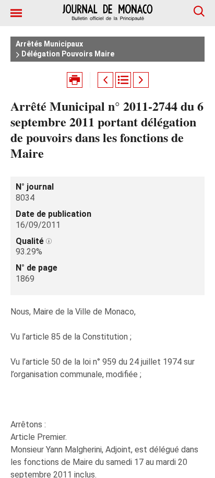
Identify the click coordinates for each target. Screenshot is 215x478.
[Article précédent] (105, 80)
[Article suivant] (141, 80)
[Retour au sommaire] (123, 80)
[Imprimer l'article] (74, 80)
